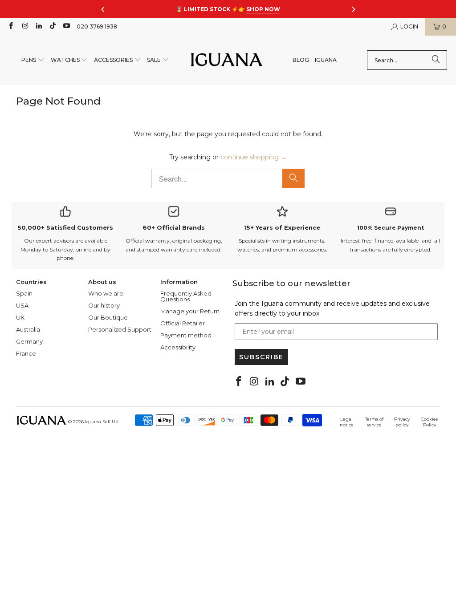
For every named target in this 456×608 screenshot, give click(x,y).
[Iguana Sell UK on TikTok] (52, 26)
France (26, 353)
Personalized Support (119, 329)
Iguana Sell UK (101, 422)
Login (409, 26)
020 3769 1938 (97, 26)
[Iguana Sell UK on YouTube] (66, 26)
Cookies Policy (429, 422)
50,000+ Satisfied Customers (65, 227)
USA (22, 305)
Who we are (105, 293)
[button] (33, 60)
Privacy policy (402, 422)
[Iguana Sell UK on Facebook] (10, 26)
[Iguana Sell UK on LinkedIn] (38, 26)
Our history (104, 305)
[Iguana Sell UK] (226, 60)
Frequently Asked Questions (186, 296)
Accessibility (177, 347)
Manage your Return (190, 311)
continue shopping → (253, 157)
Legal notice (347, 422)
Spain (24, 293)
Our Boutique (108, 317)
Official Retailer (182, 323)
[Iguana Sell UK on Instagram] (24, 26)
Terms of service (374, 422)
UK (20, 317)
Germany (29, 341)
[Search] (436, 60)
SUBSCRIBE (261, 357)
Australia (28, 329)
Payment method (186, 335)
